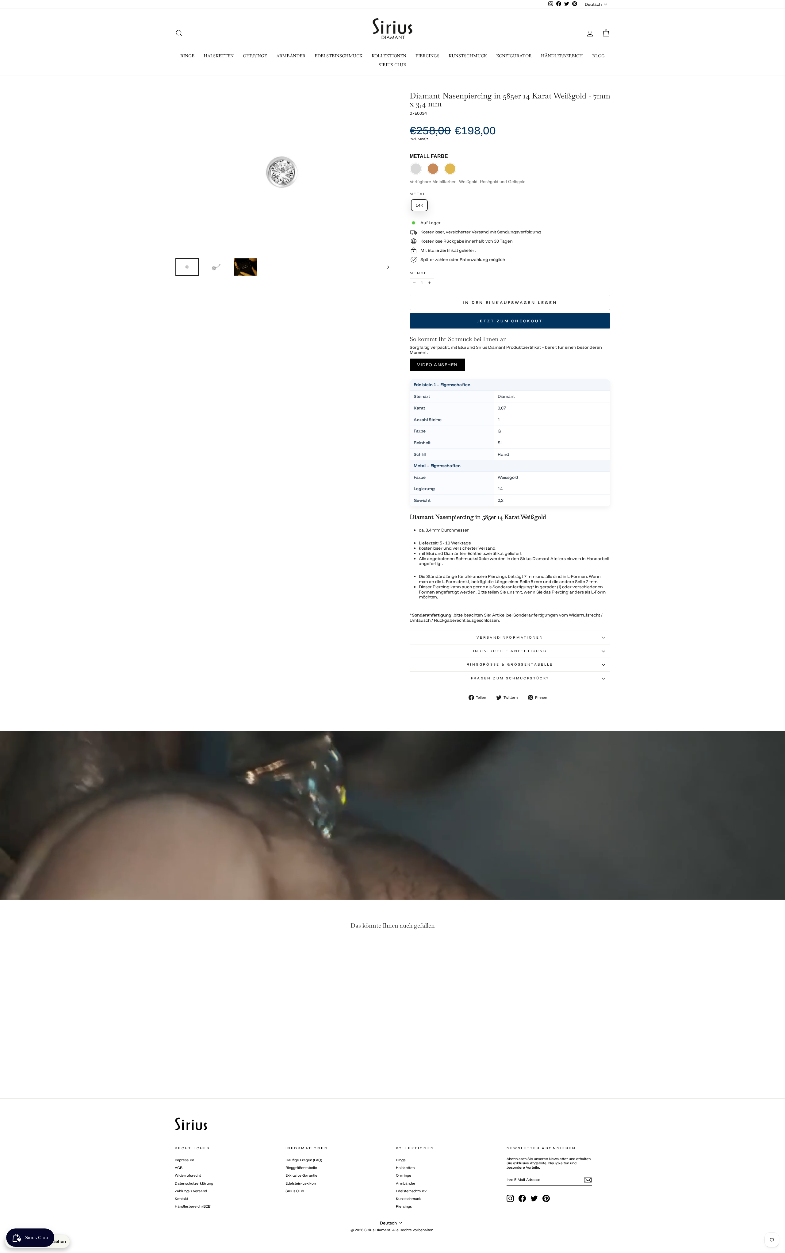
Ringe (401, 1160)
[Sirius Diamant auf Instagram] (510, 1198)
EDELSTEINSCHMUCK (338, 56)
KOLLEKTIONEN (389, 56)
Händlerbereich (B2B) (193, 1206)
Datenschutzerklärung (194, 1183)
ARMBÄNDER (290, 56)
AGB (178, 1167)
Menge (418, 273)
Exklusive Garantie (301, 1175)
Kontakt (181, 1198)
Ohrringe (403, 1175)
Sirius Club (294, 1191)
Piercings (404, 1206)
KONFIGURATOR (514, 56)
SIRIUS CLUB (392, 64)
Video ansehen (437, 364)
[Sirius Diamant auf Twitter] (534, 1198)
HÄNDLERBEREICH (562, 56)
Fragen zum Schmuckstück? (510, 678)
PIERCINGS (427, 56)
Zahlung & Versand (191, 1191)
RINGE (187, 56)
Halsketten (405, 1167)
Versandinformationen (510, 637)
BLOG (598, 56)
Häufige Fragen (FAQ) (303, 1160)
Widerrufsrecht (188, 1175)
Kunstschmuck (408, 1198)
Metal (418, 194)
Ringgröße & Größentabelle (510, 664)
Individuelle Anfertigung (510, 651)
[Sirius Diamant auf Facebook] (522, 1198)
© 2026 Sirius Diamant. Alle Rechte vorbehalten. (392, 1230)
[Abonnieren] (588, 1180)
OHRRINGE (255, 56)
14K (419, 205)
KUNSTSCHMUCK (468, 56)
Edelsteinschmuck (411, 1191)
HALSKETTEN (219, 56)
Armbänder (405, 1183)
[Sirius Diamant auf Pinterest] (546, 1198)
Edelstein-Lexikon (300, 1183)
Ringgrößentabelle (301, 1167)
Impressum (184, 1160)
